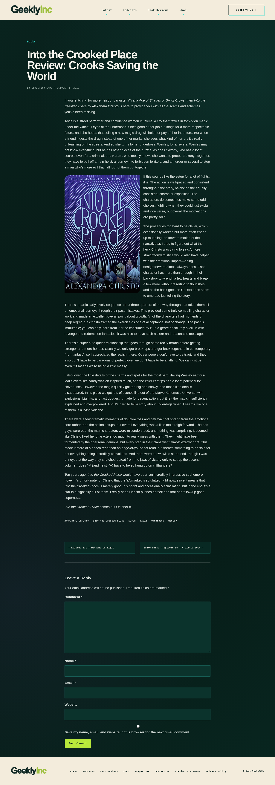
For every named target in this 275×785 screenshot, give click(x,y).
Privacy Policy (216, 771)
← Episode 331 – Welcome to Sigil (91, 547)
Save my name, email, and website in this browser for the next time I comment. (127, 732)
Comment (73, 597)
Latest (107, 10)
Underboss (157, 520)
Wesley (172, 520)
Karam (132, 520)
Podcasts (130, 10)
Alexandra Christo (77, 520)
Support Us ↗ (246, 9)
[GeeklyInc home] (31, 10)
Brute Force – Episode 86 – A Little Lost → (173, 547)
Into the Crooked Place (108, 520)
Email (70, 683)
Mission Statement (187, 771)
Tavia (143, 520)
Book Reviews (158, 10)
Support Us (142, 771)
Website (71, 704)
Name (70, 661)
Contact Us (162, 771)
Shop (183, 10)
